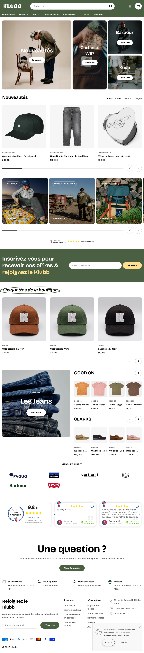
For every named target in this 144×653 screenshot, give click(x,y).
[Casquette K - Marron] (24, 319)
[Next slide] (138, 168)
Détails (126, 635)
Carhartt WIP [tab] (114, 98)
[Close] (139, 627)
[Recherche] (110, 6)
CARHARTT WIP (8, 153)
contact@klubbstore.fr (125, 608)
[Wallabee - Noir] (99, 435)
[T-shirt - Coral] (99, 389)
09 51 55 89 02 (50, 585)
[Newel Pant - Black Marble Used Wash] (72, 126)
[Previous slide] (130, 168)
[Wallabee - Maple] (82, 435)
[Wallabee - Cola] (117, 435)
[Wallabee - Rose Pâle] (134, 435)
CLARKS (77, 447)
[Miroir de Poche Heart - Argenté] (120, 126)
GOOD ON (78, 401)
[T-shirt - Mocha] (82, 389)
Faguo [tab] (138, 98)
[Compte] (130, 6)
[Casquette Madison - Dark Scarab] (24, 126)
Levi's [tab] (128, 98)
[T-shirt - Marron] (134, 389)
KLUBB (5, 345)
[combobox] (72, 6)
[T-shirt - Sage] (117, 389)
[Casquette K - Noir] (120, 319)
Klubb (13, 647)
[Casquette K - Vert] (72, 319)
